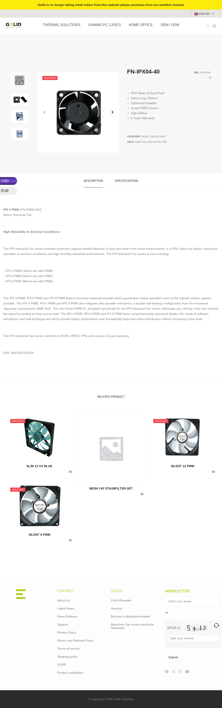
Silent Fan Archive (153, 136)
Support (62, 624)
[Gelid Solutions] (13, 26)
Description (93, 180)
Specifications (126, 180)
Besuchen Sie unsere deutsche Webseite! (132, 626)
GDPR (61, 664)
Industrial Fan (157, 142)
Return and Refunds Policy (75, 640)
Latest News (65, 608)
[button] (112, 112)
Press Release (67, 616)
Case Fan (140, 142)
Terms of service (68, 648)
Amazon (116, 608)
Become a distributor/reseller (130, 616)
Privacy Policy (66, 632)
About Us (63, 600)
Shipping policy (67, 656)
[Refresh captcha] (216, 625)
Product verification (70, 672)
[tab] (93, 180)
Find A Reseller (121, 600)
